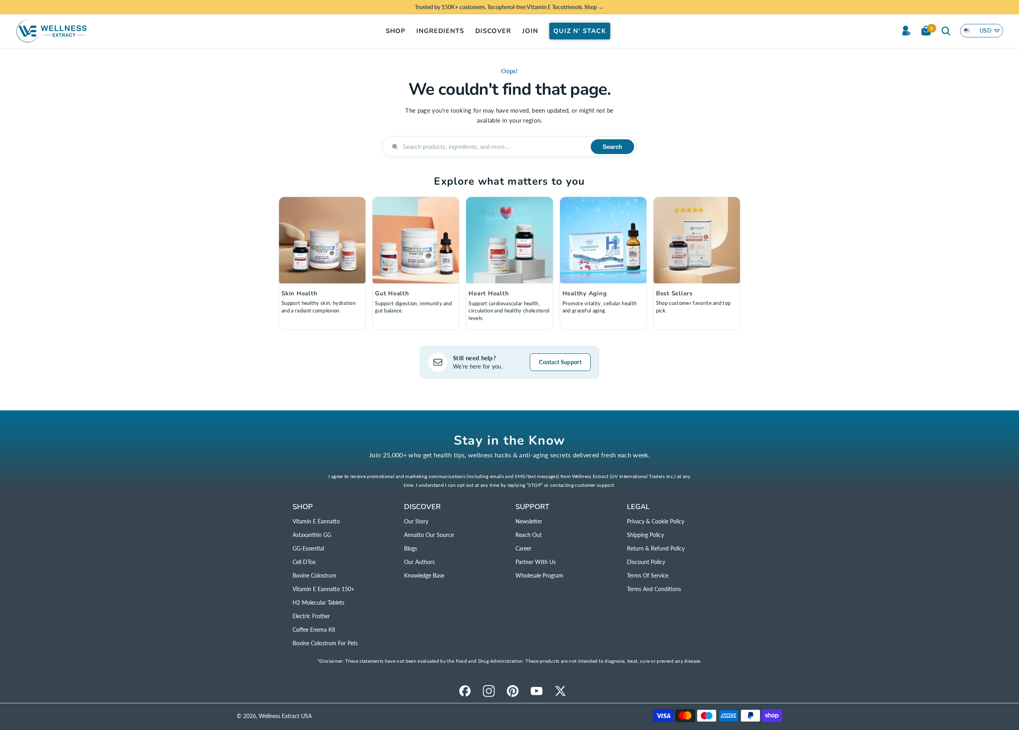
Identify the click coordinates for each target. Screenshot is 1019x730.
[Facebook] (465, 691)
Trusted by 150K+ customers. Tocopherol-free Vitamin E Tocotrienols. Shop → (509, 7)
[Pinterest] (513, 691)
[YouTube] (537, 691)
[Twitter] (560, 691)
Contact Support (560, 362)
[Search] (945, 31)
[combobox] (493, 146)
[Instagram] (489, 691)
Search (612, 146)
